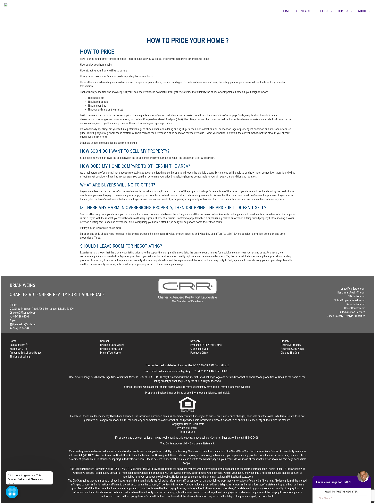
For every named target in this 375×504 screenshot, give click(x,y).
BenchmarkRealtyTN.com (351, 292)
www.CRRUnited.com (24, 312)
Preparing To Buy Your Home (206, 344)
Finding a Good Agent (112, 344)
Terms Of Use (187, 431)
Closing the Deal (199, 348)
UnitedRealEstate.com (353, 288)
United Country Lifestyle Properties (346, 316)
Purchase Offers (199, 352)
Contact (303, 11)
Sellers (323, 11)
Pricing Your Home (110, 352)
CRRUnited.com (356, 296)
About (363, 11)
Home (286, 11)
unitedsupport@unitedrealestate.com (124, 459)
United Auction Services (352, 312)
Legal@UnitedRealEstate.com (236, 476)
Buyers (344, 11)
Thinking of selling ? (21, 356)
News (193, 341)
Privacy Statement (187, 427)
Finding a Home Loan (111, 348)
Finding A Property (291, 344)
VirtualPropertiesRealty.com (349, 300)
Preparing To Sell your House (26, 352)
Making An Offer (19, 348)
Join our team (18, 344)
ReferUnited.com (355, 304)
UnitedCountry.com (354, 308)
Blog (283, 341)
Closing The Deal (290, 352)
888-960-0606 (250, 437)
